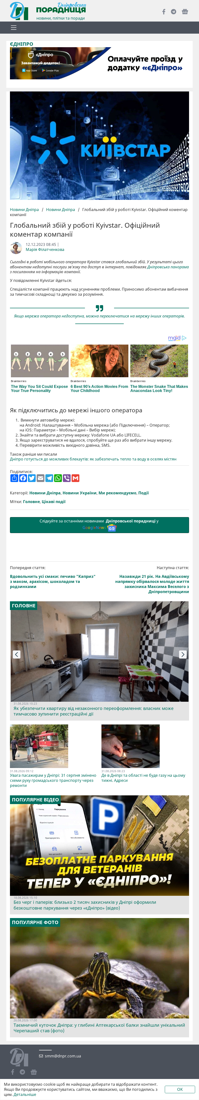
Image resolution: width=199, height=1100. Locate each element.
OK (180, 1089)
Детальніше (25, 1094)
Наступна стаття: (152, 579)
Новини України (80, 493)
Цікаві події (54, 501)
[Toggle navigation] (13, 27)
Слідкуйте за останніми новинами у (99, 524)
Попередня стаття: (53, 577)
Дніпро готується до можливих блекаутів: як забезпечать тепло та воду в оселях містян (93, 459)
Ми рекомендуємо (117, 493)
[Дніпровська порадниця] (22, 1058)
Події (143, 493)
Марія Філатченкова (45, 249)
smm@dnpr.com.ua (63, 1056)
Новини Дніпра (25, 209)
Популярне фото (35, 922)
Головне (31, 501)
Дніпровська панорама (168, 267)
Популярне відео (35, 800)
